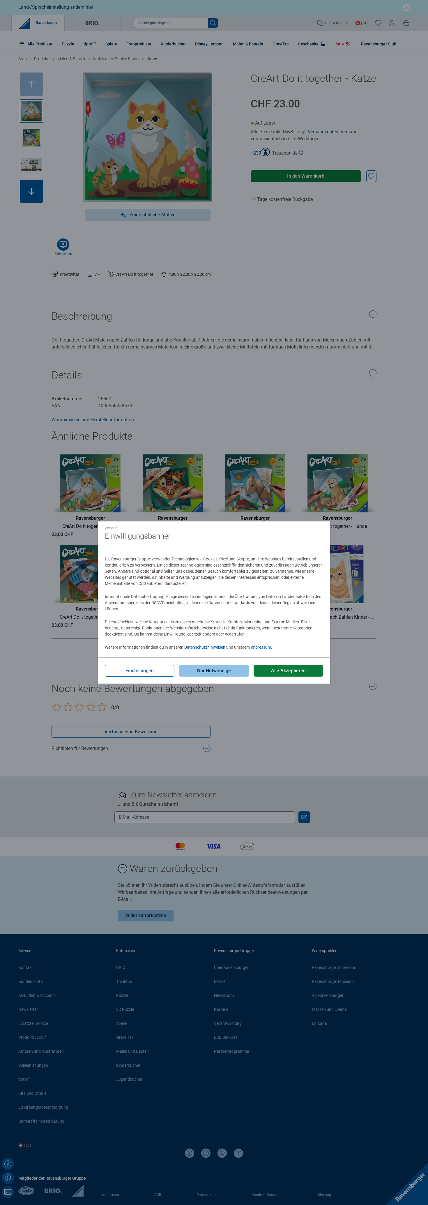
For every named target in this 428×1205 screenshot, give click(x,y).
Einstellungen (139, 670)
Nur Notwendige (214, 670)
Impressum (261, 647)
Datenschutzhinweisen (204, 647)
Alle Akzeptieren (288, 670)
